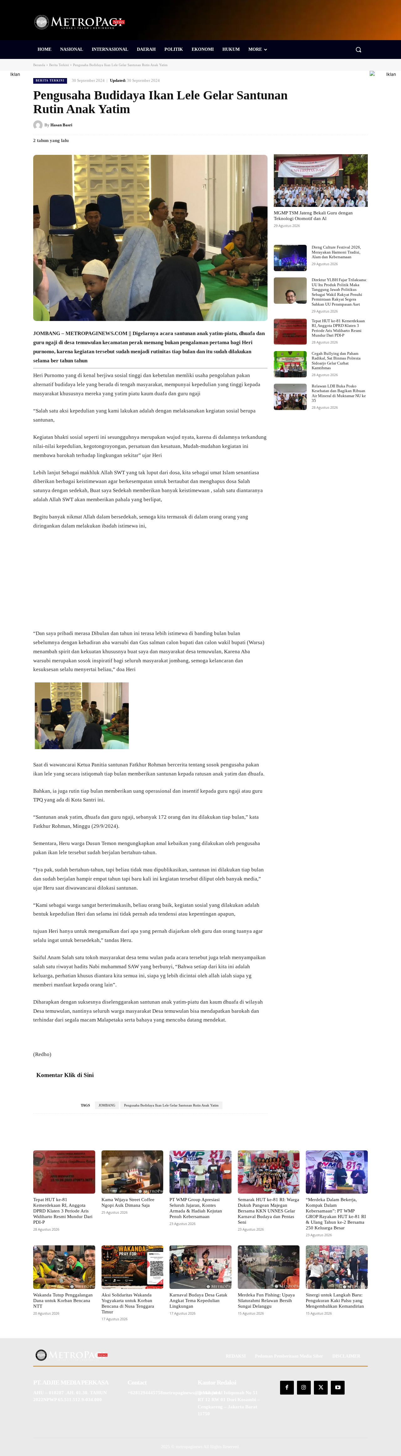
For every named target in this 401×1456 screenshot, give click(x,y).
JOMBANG (107, 1105)
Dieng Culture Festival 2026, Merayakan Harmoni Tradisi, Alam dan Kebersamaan (336, 252)
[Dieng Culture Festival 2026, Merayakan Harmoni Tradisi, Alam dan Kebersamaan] (290, 258)
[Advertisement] (150, 583)
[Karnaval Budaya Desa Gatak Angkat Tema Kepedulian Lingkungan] (200, 1267)
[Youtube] (338, 1388)
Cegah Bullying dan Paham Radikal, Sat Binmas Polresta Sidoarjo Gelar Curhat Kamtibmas (336, 361)
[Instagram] (304, 1388)
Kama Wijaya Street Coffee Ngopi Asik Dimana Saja (128, 1202)
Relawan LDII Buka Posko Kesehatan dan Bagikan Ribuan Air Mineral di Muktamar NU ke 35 (339, 393)
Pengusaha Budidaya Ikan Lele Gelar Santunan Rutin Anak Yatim (171, 1105)
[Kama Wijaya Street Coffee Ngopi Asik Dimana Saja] (133, 1172)
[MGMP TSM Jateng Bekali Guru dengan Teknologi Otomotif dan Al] (321, 180)
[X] (318, 124)
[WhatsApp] (361, 124)
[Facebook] (304, 124)
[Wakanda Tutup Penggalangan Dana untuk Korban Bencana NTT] (64, 1267)
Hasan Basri (61, 125)
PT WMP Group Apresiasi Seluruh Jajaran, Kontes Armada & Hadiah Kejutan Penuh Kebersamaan (195, 1208)
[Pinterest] (332, 124)
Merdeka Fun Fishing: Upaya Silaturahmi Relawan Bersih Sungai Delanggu (266, 1300)
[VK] (347, 124)
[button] (358, 49)
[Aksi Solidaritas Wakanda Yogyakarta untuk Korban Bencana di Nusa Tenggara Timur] (133, 1267)
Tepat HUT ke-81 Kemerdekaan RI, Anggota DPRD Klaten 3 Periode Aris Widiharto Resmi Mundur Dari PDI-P (338, 328)
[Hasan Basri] (38, 125)
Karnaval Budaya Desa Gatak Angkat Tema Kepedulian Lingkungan (198, 1300)
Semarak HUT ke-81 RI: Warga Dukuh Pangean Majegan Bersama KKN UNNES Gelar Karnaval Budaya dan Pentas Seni (268, 1211)
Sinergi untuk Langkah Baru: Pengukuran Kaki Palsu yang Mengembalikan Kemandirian (335, 1300)
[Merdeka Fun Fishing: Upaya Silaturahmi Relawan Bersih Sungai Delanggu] (269, 1267)
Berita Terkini (59, 65)
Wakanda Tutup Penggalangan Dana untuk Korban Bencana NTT (63, 1300)
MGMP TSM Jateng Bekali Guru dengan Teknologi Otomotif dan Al (313, 215)
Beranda (39, 65)
